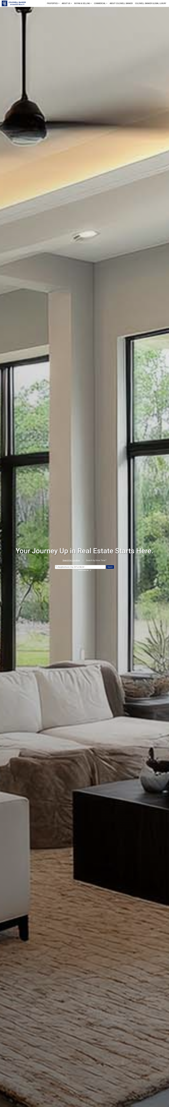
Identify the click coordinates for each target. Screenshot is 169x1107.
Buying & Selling (83, 4)
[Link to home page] (15, 3)
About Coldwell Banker (121, 3)
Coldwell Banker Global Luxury (150, 3)
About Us (67, 4)
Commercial (101, 4)
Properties (53, 4)
